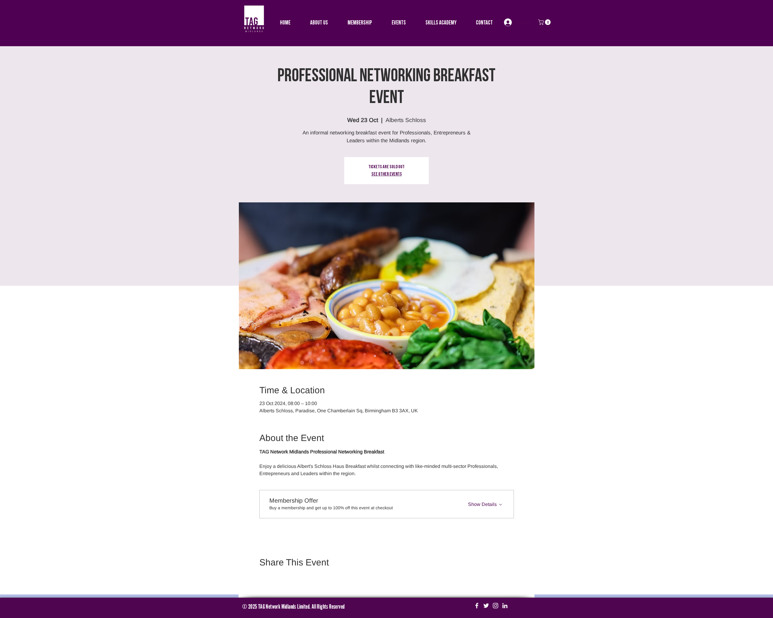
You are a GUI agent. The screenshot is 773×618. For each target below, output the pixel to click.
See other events (386, 174)
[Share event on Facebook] (262, 578)
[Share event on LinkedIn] (292, 578)
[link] (545, 22)
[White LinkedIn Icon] (504, 605)
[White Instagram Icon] (495, 605)
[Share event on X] (277, 578)
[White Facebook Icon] (476, 605)
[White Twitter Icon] (486, 605)
